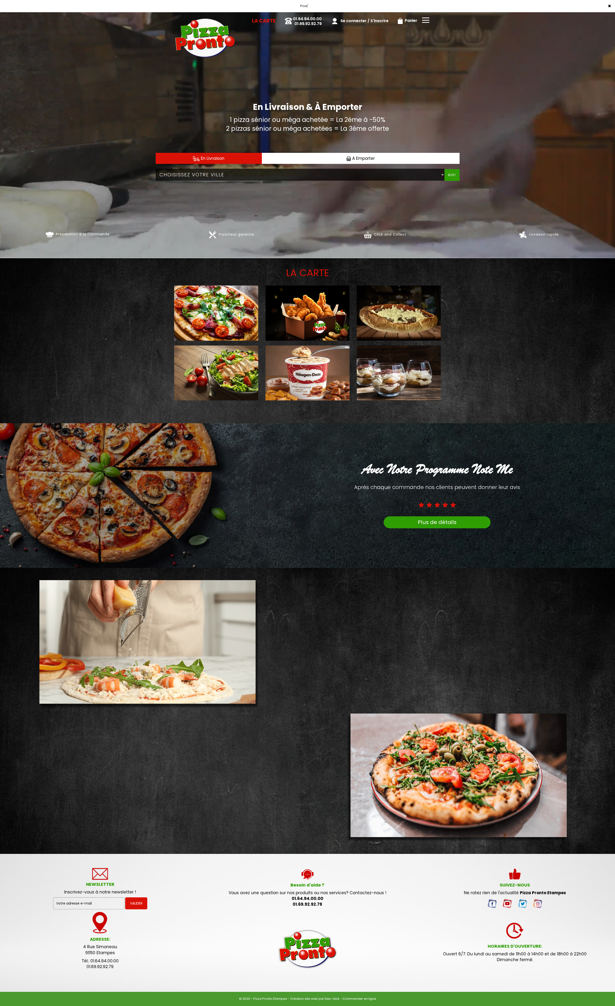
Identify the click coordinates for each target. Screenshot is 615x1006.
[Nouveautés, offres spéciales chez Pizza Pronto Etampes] (463, 777)
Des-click (332, 998)
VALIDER (136, 903)
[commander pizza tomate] (49, 234)
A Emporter (363, 158)
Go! (452, 175)
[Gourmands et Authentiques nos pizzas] (152, 644)
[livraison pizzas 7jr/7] (307, 949)
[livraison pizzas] (204, 19)
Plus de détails (437, 522)
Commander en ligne (359, 998)
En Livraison (212, 158)
